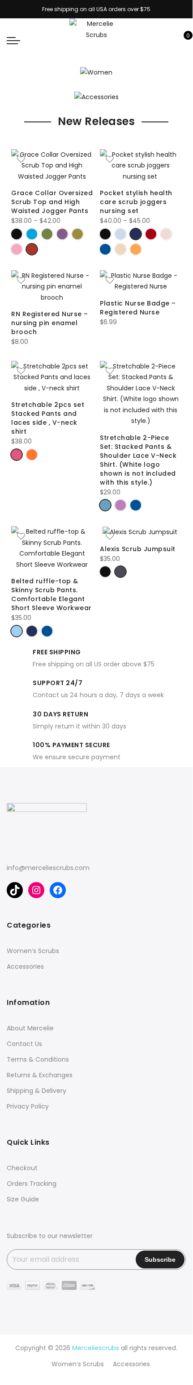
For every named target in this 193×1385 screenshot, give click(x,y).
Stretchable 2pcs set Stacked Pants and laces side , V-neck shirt (47, 418)
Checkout (22, 1167)
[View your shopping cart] (181, 40)
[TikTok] (15, 890)
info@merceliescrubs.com (48, 867)
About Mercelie (30, 1028)
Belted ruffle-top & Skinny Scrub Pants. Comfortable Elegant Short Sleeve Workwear (51, 594)
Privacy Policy (28, 1106)
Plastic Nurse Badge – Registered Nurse (138, 308)
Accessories (25, 966)
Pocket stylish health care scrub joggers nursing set (136, 201)
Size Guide (23, 1199)
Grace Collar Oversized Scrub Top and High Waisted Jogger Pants (52, 201)
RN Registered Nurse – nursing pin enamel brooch (49, 323)
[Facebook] (58, 890)
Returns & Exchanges (40, 1075)
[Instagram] (36, 890)
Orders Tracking (31, 1183)
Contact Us (24, 1043)
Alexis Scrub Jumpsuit (138, 548)
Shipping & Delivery (36, 1090)
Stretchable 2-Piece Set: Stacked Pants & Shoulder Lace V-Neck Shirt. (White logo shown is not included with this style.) (138, 460)
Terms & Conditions (38, 1059)
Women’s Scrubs (33, 950)
